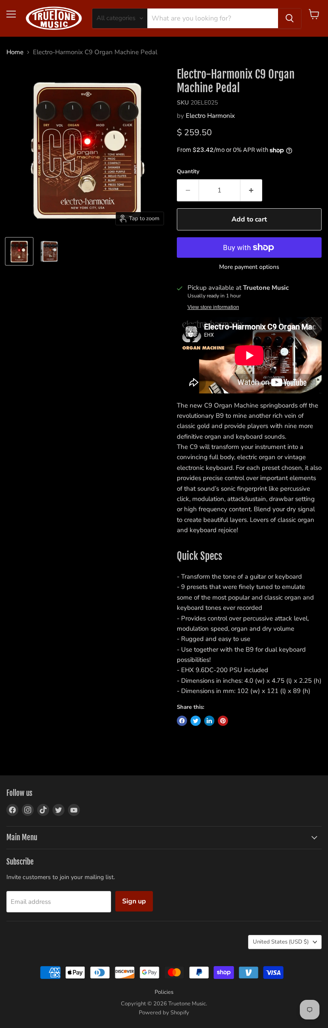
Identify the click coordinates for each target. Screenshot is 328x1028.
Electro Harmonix (210, 115)
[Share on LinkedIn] (209, 721)
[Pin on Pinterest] (223, 721)
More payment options (249, 267)
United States (281, 942)
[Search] (289, 18)
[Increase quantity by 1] (251, 190)
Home (14, 52)
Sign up (134, 901)
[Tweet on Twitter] (195, 721)
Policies (164, 992)
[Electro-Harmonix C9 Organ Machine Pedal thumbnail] (19, 251)
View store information (213, 307)
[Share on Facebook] (182, 721)
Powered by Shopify (164, 1012)
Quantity (188, 172)
